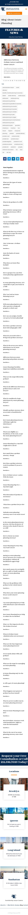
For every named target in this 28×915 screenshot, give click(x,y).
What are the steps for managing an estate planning (14, 665)
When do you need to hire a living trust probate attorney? (13, 337)
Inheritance (5, 128)
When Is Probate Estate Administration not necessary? (13, 635)
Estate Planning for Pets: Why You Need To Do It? (13, 547)
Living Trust (17, 130)
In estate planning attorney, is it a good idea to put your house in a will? (13, 285)
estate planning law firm (12, 9)
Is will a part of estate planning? (13, 683)
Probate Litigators (7, 141)
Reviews (17, 905)
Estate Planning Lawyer (8, 122)
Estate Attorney (12, 95)
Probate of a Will (18, 141)
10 (20, 81)
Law (19, 128)
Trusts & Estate (12, 8)
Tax (17, 149)
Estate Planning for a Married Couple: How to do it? (13, 445)
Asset (17, 87)
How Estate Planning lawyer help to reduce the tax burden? (14, 615)
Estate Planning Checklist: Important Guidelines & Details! (13, 368)
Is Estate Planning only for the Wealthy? (13, 674)
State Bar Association (8, 149)
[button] (26, 9)
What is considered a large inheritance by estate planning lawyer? (13, 400)
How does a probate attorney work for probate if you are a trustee (12, 465)
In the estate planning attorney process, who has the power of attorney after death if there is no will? (13, 525)
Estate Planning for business (10, 109)
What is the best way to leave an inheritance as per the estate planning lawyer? (13, 233)
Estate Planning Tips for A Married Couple (11, 486)
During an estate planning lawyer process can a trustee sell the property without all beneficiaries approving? (14, 558)
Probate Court (6, 136)
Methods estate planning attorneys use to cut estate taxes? (14, 513)
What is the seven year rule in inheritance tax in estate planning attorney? (13, 347)
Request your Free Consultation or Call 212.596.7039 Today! (14, 759)
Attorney (5, 90)
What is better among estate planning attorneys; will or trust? (12, 212)
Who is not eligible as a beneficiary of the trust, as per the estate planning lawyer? (13, 434)
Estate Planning (15, 98)
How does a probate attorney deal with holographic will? (12, 327)
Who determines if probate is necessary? (12, 496)
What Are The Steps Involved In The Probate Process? (13, 625)
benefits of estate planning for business (12, 93)
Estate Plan (5, 98)
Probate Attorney (20, 133)
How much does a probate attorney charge (11, 454)
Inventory (13, 128)
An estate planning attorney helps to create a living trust (12, 193)
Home (6, 37)
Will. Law (9, 152)
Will (3, 152)
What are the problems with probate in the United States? (12, 584)
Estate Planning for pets (9, 114)
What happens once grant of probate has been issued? (12, 692)
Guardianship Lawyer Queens (14, 900)
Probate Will (5, 147)
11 (22, 81)
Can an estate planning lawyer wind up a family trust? (13, 223)
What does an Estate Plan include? (11, 264)
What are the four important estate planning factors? (12, 645)
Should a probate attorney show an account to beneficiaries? (13, 411)
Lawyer (4, 130)
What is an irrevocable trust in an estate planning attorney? (13, 702)
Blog (21, 905)
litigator (10, 130)
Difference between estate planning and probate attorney (13, 358)
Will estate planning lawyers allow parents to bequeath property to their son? (12, 306)
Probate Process (18, 144)
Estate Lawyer (21, 95)
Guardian (17, 125)
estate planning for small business (11, 120)
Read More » (7, 77)
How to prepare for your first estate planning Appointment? (13, 274)
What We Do (11, 905)
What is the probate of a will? (12, 202)
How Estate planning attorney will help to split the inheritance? (13, 422)
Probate (12, 133)
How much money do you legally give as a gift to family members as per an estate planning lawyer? (13, 572)
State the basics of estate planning (11, 254)
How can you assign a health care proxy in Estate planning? (13, 317)
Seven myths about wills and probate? (12, 655)
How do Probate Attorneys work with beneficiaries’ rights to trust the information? (13, 722)
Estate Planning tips (8, 125)
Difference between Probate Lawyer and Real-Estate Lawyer (13, 62)
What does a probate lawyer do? (13, 505)
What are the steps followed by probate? (13, 378)
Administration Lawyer (8, 87)
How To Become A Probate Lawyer (11, 244)
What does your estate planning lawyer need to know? (13, 594)
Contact (25, 905)
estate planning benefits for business (12, 103)
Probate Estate (15, 136)
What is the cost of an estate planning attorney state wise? (13, 733)
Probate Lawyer (15, 139)
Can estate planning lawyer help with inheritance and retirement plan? (14, 605)
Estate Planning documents (10, 106)
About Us (3, 905)
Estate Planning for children (10, 111)
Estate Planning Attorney (9, 101)
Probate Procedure (7, 144)
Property (20, 147)
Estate (4, 95)
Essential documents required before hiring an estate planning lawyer (14, 173)
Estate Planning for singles (9, 117)
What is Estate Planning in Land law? (13, 712)
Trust (21, 149)
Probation (13, 147)
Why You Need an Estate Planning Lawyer (11, 295)
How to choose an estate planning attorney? (11, 537)
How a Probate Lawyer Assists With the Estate (13, 476)
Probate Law (6, 139)
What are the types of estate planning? (12, 183)
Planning (5, 133)
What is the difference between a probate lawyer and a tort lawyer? (14, 389)
